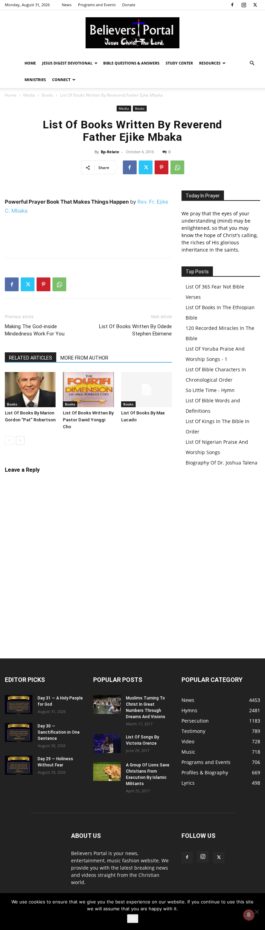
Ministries (35, 79)
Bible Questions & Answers (131, 63)
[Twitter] (255, 5)
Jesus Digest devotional (67, 63)
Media (29, 95)
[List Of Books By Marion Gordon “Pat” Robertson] (30, 389)
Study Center (179, 63)
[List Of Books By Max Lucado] (146, 389)
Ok (133, 918)
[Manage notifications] (248, 914)
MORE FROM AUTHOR (84, 358)
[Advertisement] (88, 234)
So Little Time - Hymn (210, 390)
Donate (128, 4)
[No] (256, 911)
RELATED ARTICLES (30, 358)
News (66, 4)
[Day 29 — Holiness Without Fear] (18, 765)
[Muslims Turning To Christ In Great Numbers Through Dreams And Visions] (107, 704)
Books (47, 95)
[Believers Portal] (132, 32)
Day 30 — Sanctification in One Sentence (59, 732)
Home (30, 63)
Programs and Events (97, 4)
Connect (61, 79)
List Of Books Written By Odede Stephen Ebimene (135, 330)
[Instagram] (243, 5)
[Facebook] (232, 5)
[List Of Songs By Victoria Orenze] (107, 743)
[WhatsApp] (177, 167)
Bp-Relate (110, 151)
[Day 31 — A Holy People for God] (18, 704)
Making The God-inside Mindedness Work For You (35, 330)
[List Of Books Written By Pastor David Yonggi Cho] (88, 389)
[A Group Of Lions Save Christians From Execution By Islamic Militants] (107, 771)
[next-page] (20, 440)
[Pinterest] (161, 167)
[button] (252, 63)
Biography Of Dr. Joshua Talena (221, 462)
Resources (209, 63)
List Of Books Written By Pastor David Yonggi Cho (88, 419)
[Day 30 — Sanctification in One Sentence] (18, 732)
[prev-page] (9, 440)
